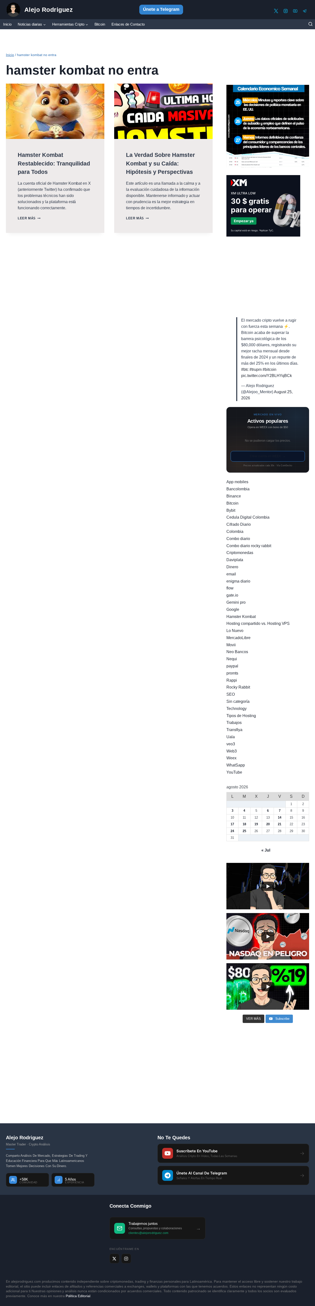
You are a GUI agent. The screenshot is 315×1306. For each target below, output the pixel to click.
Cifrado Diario (238, 524)
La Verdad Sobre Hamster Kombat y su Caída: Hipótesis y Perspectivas (160, 163)
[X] (276, 11)
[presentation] (55, 111)
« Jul (265, 850)
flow (230, 588)
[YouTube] (295, 11)
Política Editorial (78, 1296)
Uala (230, 737)
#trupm (256, 369)
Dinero (232, 567)
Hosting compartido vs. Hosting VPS (258, 623)
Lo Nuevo (234, 631)
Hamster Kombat (241, 617)
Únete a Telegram (161, 9)
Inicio (7, 24)
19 (256, 824)
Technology (236, 708)
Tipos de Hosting (241, 716)
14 (279, 817)
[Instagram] (285, 11)
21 (279, 824)
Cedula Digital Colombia (247, 517)
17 (232, 824)
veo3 (230, 744)
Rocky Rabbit (238, 687)
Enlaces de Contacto (128, 24)
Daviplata (234, 560)
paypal (232, 666)
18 (244, 824)
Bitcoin (99, 24)
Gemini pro (236, 602)
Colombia (234, 531)
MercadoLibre (238, 638)
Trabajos (234, 723)
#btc (245, 369)
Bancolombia (238, 489)
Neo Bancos (237, 652)
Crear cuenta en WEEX (268, 456)
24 (232, 831)
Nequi (231, 659)
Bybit (230, 510)
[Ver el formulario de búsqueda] (310, 24)
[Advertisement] (267, 276)
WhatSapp (235, 765)
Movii (231, 645)
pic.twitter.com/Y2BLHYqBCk (266, 376)
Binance (233, 496)
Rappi (231, 680)
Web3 (231, 751)
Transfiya (234, 730)
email (231, 574)
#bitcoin (269, 369)
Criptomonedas (239, 553)
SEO (230, 694)
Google (232, 609)
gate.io (232, 595)
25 (244, 831)
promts (232, 673)
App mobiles (237, 482)
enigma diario (238, 581)
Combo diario (238, 539)
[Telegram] (305, 11)
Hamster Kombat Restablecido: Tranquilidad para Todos (54, 163)
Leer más (29, 218)
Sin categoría (238, 701)
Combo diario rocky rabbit (248, 546)
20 (268, 824)
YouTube (234, 772)
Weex (231, 758)
